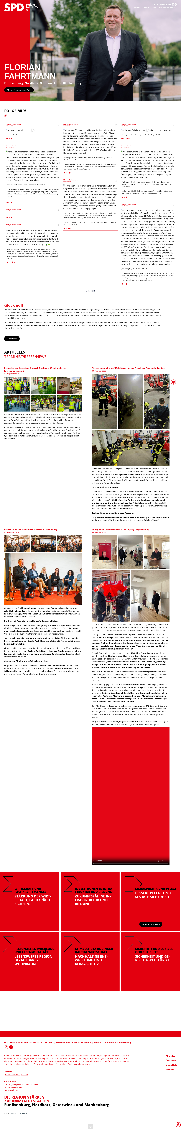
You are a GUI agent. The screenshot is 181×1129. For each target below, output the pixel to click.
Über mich (12, 338)
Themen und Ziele (151, 924)
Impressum (23, 1113)
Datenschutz (14, 1113)
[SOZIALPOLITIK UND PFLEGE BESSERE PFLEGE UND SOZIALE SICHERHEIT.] (150, 901)
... (89, 169)
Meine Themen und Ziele (19, 90)
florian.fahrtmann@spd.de (161, 4)
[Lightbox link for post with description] (33, 214)
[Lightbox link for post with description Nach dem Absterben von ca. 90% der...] (33, 237)
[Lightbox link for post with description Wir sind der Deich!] (33, 130)
